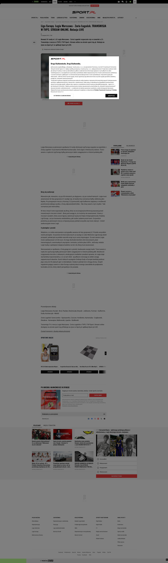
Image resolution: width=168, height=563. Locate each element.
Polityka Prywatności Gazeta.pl (102, 90)
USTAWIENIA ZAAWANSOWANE (62, 95)
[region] (84, 77)
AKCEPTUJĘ (111, 95)
